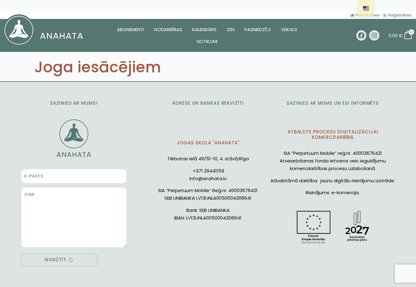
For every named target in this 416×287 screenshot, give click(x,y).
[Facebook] (361, 35)
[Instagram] (374, 35)
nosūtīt (55, 259)
